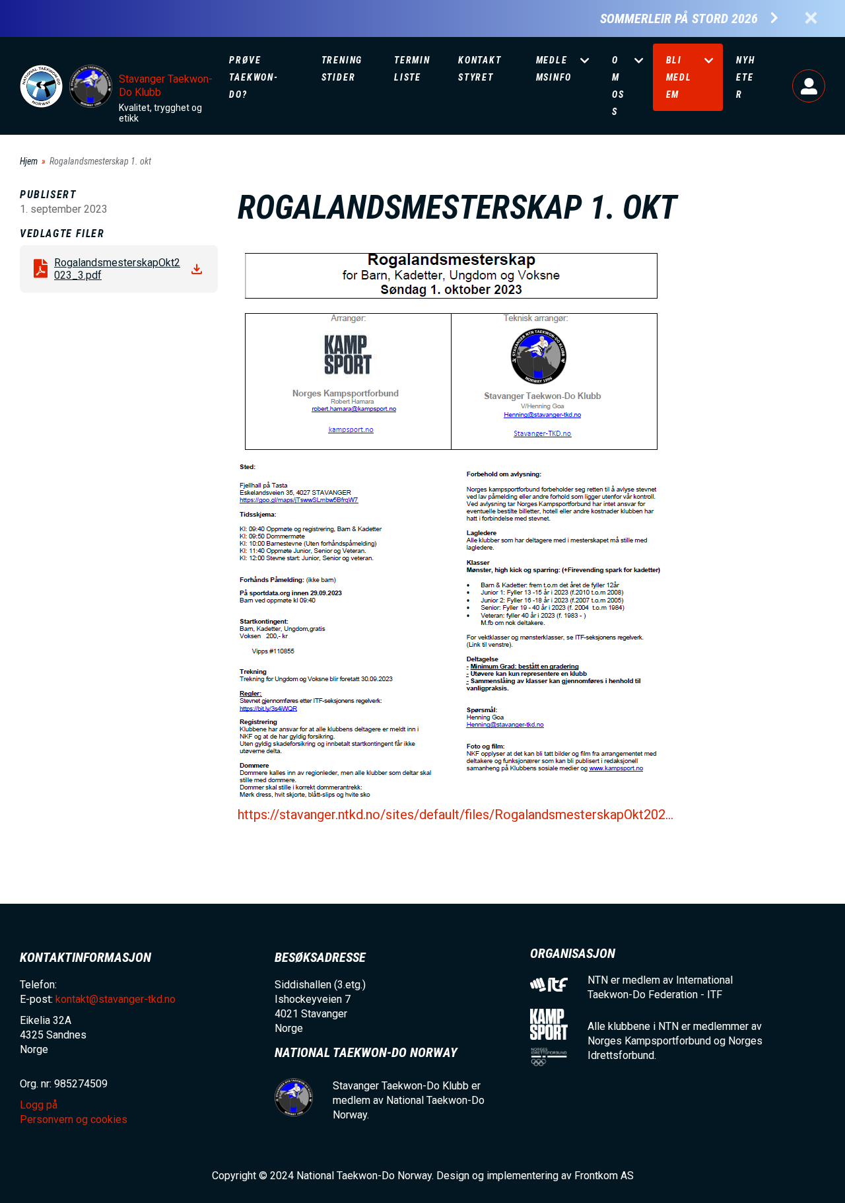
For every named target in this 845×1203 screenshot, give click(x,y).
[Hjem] (41, 86)
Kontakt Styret (480, 69)
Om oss (618, 86)
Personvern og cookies (73, 1119)
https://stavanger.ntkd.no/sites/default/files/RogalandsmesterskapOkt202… (455, 814)
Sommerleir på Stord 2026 (679, 18)
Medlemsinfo (554, 69)
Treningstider (342, 69)
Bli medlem (679, 77)
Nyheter (745, 77)
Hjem (29, 161)
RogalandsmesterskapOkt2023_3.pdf (117, 268)
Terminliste (412, 69)
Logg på (808, 85)
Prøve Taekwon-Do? (253, 77)
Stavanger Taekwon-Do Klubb (166, 85)
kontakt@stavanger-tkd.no (115, 999)
